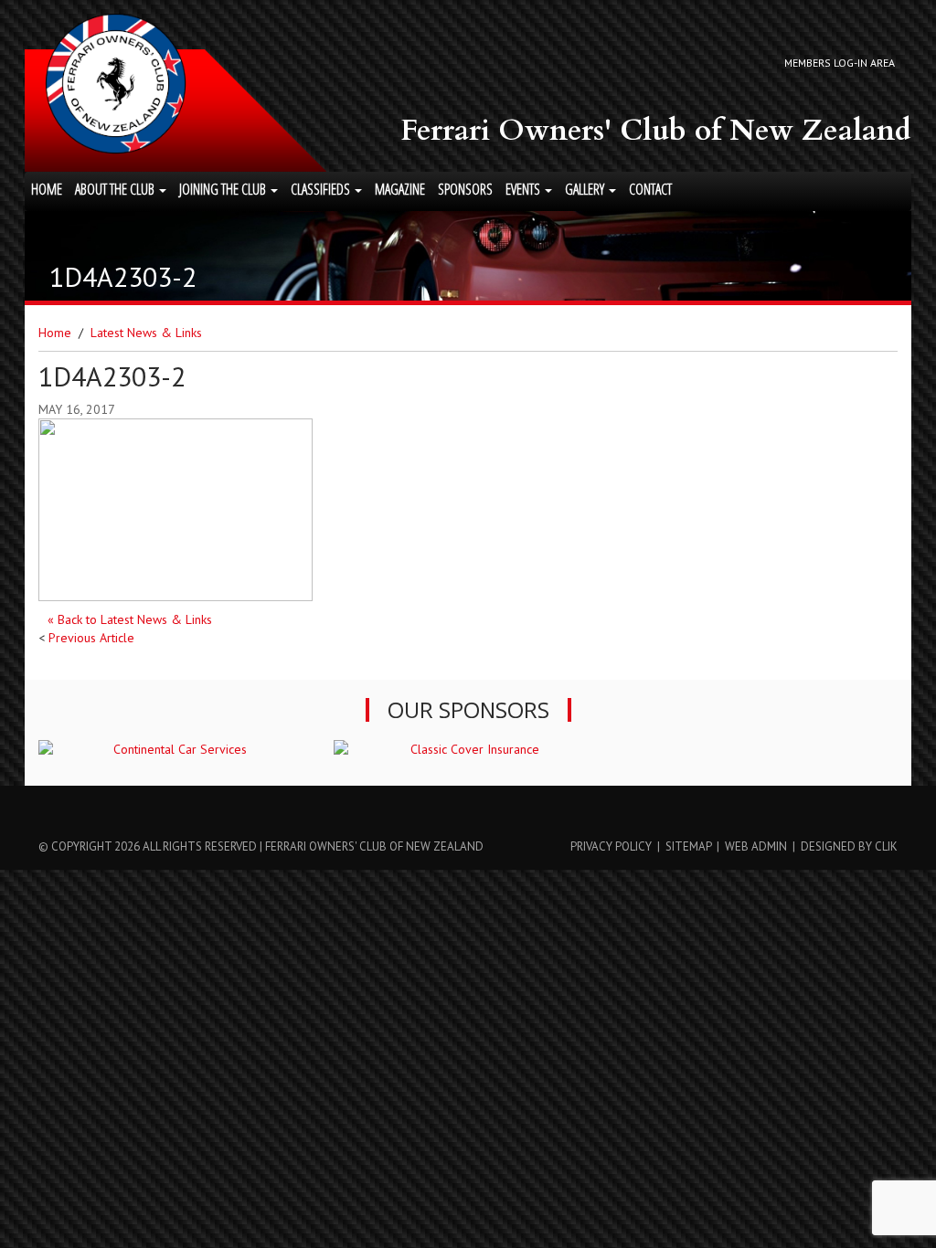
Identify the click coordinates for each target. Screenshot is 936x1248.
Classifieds (322, 189)
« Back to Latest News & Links (130, 619)
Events (524, 189)
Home (46, 189)
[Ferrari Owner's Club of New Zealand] (115, 83)
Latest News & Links (146, 332)
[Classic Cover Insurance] (467, 749)
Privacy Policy (611, 846)
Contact (650, 189)
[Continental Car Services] (172, 749)
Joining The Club (224, 189)
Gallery (586, 189)
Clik (886, 846)
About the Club (116, 189)
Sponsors (465, 189)
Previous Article (91, 637)
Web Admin (756, 846)
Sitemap (688, 846)
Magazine (400, 189)
